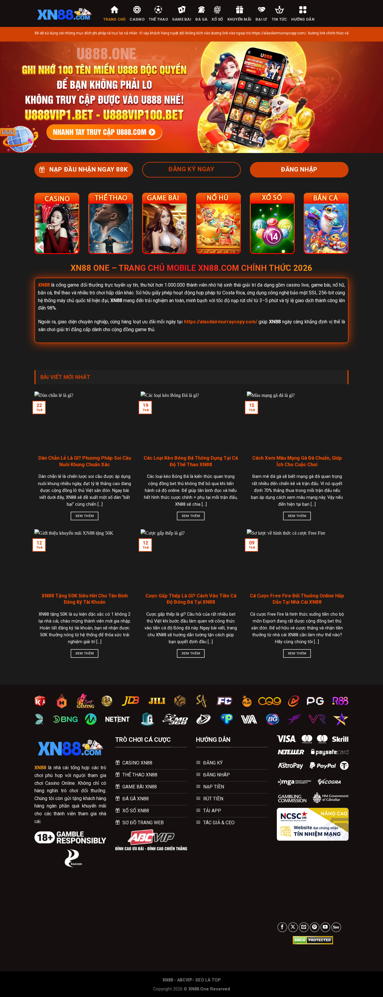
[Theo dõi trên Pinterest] (315, 927)
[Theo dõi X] (293, 927)
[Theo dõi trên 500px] (336, 927)
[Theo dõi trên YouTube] (325, 927)
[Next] (367, 97)
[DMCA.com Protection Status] (313, 940)
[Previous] (15, 97)
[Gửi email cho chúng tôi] (304, 927)
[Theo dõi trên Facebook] (282, 927)
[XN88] (64, 13)
